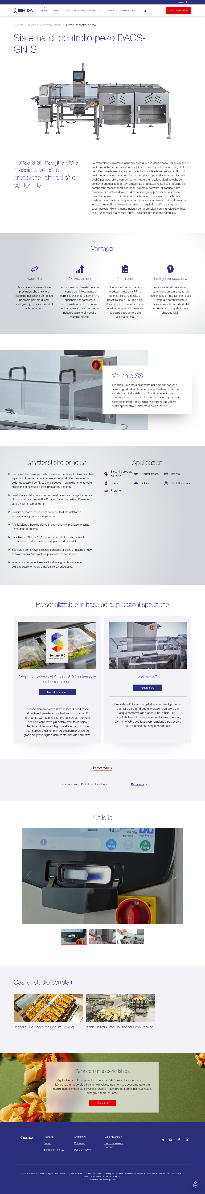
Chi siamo (110, 10)
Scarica (139, 784)
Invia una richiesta (178, 10)
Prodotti (45, 10)
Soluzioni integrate (75, 10)
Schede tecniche (102, 767)
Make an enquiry (113, 1136)
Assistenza (94, 10)
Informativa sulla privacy (99, 1180)
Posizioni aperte (128, 10)
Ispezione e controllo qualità (44, 25)
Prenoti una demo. (57, 692)
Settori (57, 10)
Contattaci (102, 1103)
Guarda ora (147, 687)
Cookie (113, 1180)
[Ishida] (27, 1136)
